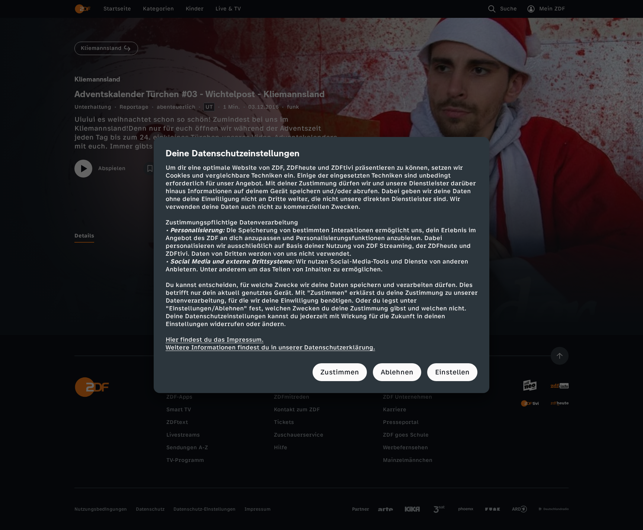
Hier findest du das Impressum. (214, 339)
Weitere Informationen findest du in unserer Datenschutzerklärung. (270, 347)
